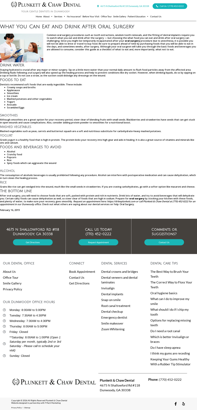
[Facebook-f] (175, 403)
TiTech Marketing (53, 403)
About (46, 16)
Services (58, 16)
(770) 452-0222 (165, 379)
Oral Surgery (127, 204)
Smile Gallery (119, 16)
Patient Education (137, 16)
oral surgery (64, 35)
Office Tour (106, 16)
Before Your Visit (90, 16)
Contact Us (155, 16)
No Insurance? (74, 16)
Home (39, 16)
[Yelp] (183, 403)
